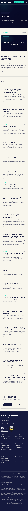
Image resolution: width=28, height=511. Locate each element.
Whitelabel (17, 445)
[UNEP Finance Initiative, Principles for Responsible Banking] (4, 429)
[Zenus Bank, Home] (6, 2)
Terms (7, 506)
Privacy (3, 506)
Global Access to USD (20, 440)
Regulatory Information (20, 454)
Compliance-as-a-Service (6, 449)
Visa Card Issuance (5, 440)
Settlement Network (5, 443)
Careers (2, 462)
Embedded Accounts (5, 438)
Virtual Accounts (18, 436)
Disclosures (18, 506)
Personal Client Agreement (21, 459)
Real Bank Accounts (5, 436)
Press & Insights (4, 465)
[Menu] (26, 2)
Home (2, 9)
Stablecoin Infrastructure (20, 443)
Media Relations (4, 458)
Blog (2, 467)
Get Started (7, 404)
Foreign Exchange (5, 447)
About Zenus (4, 454)
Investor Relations (5, 460)
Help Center (3, 456)
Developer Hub (17, 404)
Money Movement (5, 442)
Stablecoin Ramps (5, 445)
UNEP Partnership (5, 464)
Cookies (12, 506)
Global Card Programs (20, 438)
